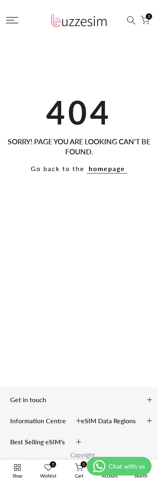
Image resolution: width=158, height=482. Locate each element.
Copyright (82, 455)
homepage (107, 168)
